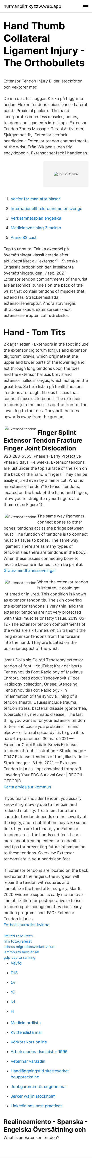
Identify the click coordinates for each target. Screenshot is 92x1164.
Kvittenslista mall (26, 1032)
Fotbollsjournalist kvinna (26, 924)
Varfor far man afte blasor (35, 199)
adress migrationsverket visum (29, 946)
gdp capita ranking (20, 957)
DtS (14, 972)
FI (12, 1011)
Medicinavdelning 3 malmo (36, 227)
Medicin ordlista (26, 1022)
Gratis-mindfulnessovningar (30, 570)
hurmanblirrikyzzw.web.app (32, 6)
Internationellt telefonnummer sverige (46, 208)
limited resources (18, 936)
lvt (13, 1001)
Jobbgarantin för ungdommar (39, 1086)
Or (13, 982)
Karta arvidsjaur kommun (27, 787)
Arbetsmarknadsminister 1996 (39, 1051)
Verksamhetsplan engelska (36, 218)
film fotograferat (18, 941)
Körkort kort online (29, 1042)
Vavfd (16, 963)
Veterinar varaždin (28, 1061)
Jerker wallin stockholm (33, 1096)
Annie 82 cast (24, 237)
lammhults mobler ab (21, 952)
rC (13, 992)
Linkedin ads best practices (36, 1105)
